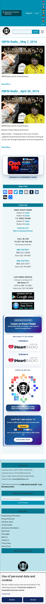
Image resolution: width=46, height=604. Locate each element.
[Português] (43, 15)
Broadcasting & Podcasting (10, 516)
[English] (43, 1)
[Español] (43, 21)
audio (27, 213)
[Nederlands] (43, 4)
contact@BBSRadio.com (20, 479)
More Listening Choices (23, 231)
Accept (33, 600)
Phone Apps (5, 534)
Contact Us (5, 540)
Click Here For (23, 228)
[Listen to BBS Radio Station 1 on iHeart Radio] (23, 346)
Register (29, 13)
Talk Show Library (7, 522)
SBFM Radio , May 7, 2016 (19, 41)
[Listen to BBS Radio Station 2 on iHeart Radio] (23, 360)
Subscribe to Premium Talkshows (11, 13)
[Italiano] (43, 12)
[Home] (6, 32)
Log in (37, 13)
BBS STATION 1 (23, 250)
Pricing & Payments (8, 519)
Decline (12, 600)
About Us (4, 537)
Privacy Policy (6, 543)
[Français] (43, 7)
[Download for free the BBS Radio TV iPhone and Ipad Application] (23, 306)
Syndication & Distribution (10, 528)
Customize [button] (6, 594)
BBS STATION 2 (23, 261)
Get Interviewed (6, 525)
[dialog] (23, 588)
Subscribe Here (23, 440)
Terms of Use (6, 546)
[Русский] (43, 18)
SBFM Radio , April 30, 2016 (20, 91)
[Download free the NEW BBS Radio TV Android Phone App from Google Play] (23, 296)
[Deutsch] (43, 10)
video (27, 221)
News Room (5, 531)
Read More (5, 84)
